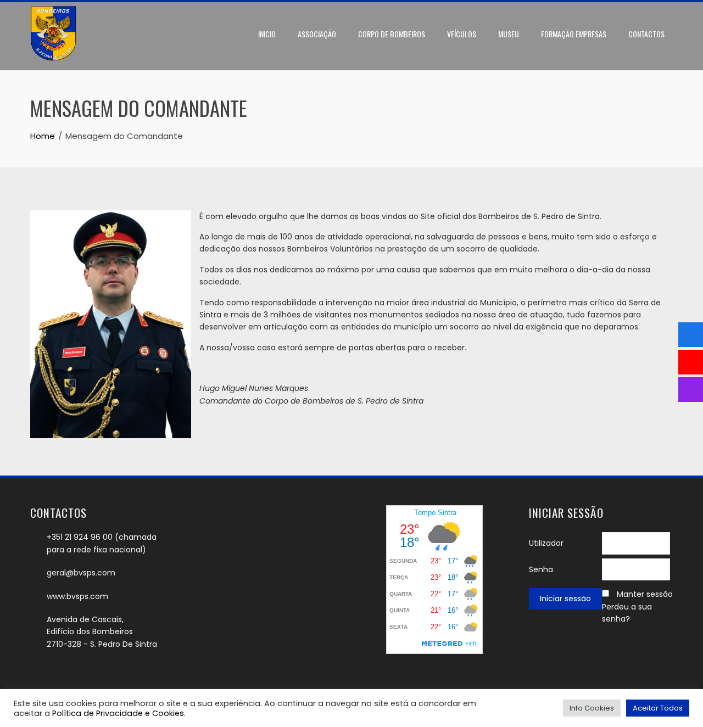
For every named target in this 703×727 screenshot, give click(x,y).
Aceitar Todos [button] (658, 708)
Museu (508, 34)
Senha (541, 569)
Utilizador (546, 543)
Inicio (267, 34)
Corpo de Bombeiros (391, 34)
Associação (317, 34)
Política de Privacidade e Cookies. (119, 713)
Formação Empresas (573, 34)
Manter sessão (645, 594)
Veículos (461, 34)
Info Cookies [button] (592, 708)
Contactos (646, 34)
